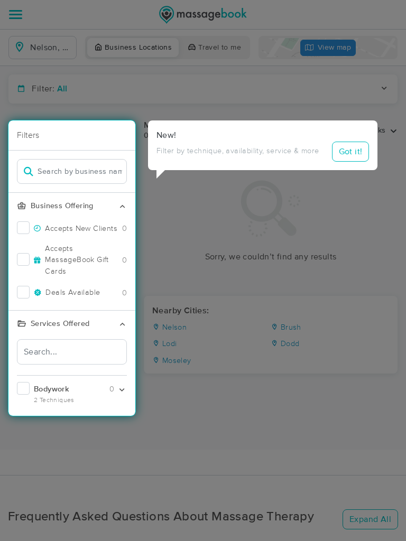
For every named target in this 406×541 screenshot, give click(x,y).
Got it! (351, 151)
